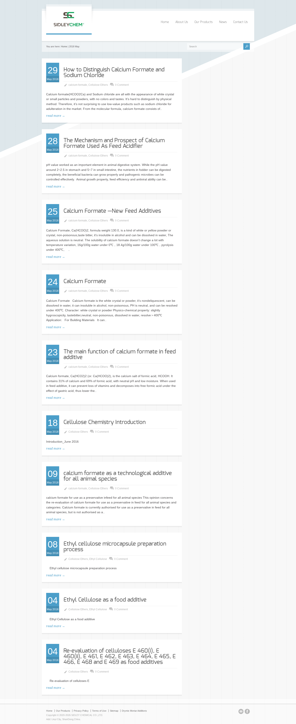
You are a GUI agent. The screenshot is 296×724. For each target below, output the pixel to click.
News (223, 22)
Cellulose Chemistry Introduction (104, 422)
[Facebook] (247, 712)
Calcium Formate (84, 281)
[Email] (241, 712)
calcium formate (77, 84)
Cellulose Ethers (98, 84)
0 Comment (122, 84)
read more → (55, 115)
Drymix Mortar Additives (134, 710)
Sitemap (114, 710)
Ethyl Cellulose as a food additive (104, 600)
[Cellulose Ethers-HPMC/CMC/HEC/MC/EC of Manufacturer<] (69, 29)
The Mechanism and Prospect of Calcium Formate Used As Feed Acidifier (114, 143)
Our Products (203, 22)
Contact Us (240, 22)
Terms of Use (99, 710)
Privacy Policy (81, 710)
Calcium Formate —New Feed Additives (112, 211)
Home (165, 22)
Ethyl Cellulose (98, 559)
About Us (181, 22)
